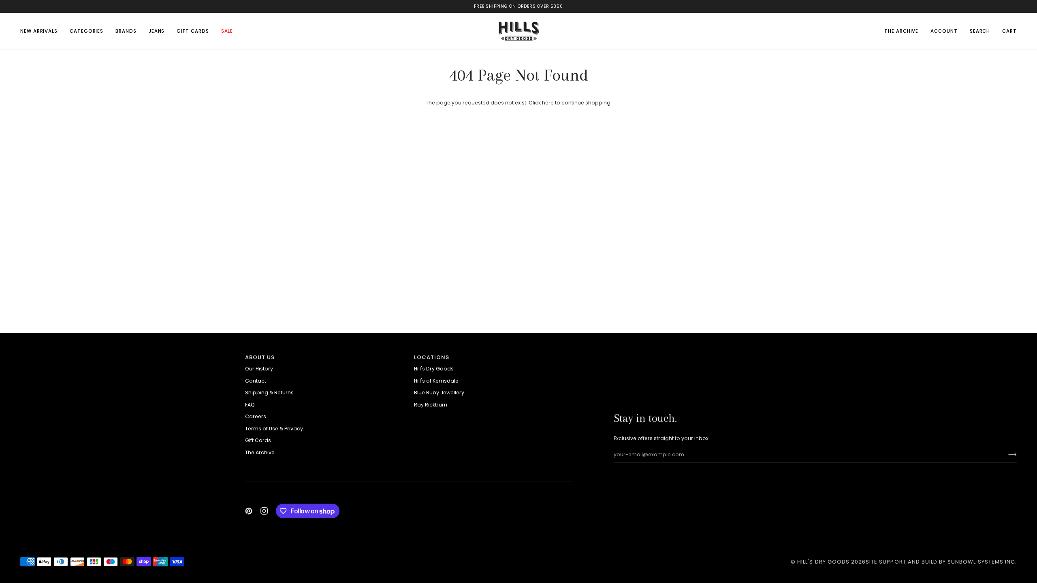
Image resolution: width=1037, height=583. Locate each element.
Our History (259, 368)
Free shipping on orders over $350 (518, 6)
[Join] (1006, 454)
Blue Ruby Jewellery (439, 392)
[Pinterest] (248, 511)
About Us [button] (260, 357)
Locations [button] (431, 357)
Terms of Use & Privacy (274, 428)
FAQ (250, 404)
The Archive (260, 452)
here (548, 102)
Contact (255, 380)
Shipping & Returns (269, 392)
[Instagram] (264, 511)
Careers (255, 416)
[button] (86, 31)
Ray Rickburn (430, 404)
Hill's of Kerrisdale (436, 380)
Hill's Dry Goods (434, 368)
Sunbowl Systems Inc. (982, 562)
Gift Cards (258, 440)
